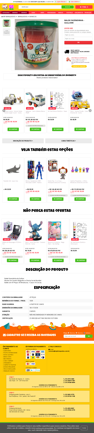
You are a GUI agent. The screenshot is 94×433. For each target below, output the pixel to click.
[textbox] (40, 7)
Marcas (60, 12)
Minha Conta (7, 357)
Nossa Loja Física (8, 355)
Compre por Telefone (9, 365)
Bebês (42, 12)
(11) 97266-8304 (70, 382)
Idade (33, 12)
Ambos (87, 333)
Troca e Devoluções (9, 369)
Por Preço (69, 12)
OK (89, 336)
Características (68, 141)
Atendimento (7, 363)
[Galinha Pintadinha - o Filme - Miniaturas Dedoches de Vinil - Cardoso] (80, 169)
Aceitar (84, 428)
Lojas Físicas (61, 1)
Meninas (15, 12)
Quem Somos (7, 351)
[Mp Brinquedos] (5, 7)
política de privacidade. (45, 428)
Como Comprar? (8, 361)
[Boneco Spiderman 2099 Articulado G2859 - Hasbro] (35, 169)
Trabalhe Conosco (9, 371)
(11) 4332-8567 (69, 408)
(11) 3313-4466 (69, 379)
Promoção (88, 12)
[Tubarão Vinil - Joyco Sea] (13, 169)
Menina (72, 333)
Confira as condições (79, 66)
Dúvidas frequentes (9, 367)
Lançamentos (79, 12)
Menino (80, 333)
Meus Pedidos (7, 359)
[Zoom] (6, 23)
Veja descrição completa (7, 32)
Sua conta (75, 1)
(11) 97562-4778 (70, 410)
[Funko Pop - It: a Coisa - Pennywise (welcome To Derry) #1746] (58, 169)
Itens (84, 7)
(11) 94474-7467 (49, 1)
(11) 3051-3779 (69, 394)
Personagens (51, 12)
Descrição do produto (22, 141)
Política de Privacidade (10, 353)
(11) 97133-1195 (70, 396)
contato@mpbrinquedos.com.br (58, 351)
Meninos (24, 12)
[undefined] (36, 44)
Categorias (5, 12)
